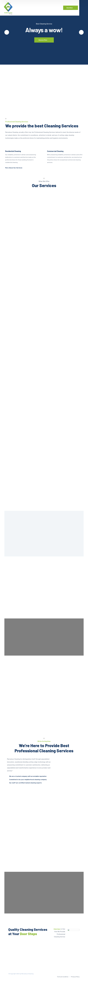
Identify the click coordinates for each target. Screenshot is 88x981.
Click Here (57, 929)
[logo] (8, 8)
